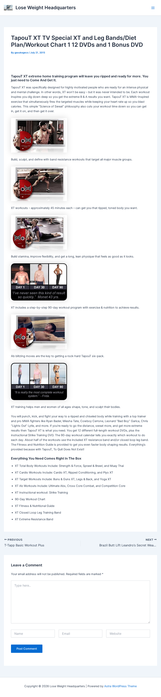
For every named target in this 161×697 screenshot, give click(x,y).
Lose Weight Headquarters (46, 7)
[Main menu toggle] (153, 8)
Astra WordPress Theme (120, 686)
